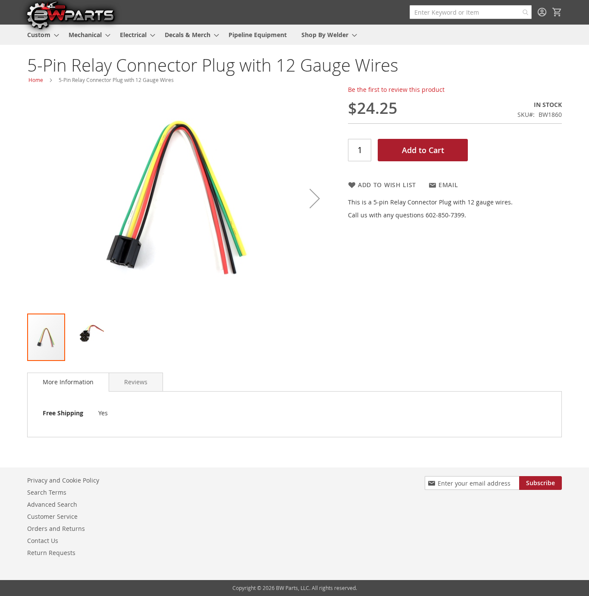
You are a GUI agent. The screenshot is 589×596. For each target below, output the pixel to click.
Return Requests (51, 553)
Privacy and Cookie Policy (63, 480)
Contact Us (42, 540)
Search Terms (46, 492)
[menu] (294, 35)
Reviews (135, 382)
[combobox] (471, 12)
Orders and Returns (56, 528)
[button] (315, 198)
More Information (68, 382)
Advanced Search (52, 504)
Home (35, 79)
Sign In (542, 12)
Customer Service (52, 516)
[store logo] (70, 14)
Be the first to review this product (396, 89)
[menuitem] (40, 35)
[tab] (68, 382)
